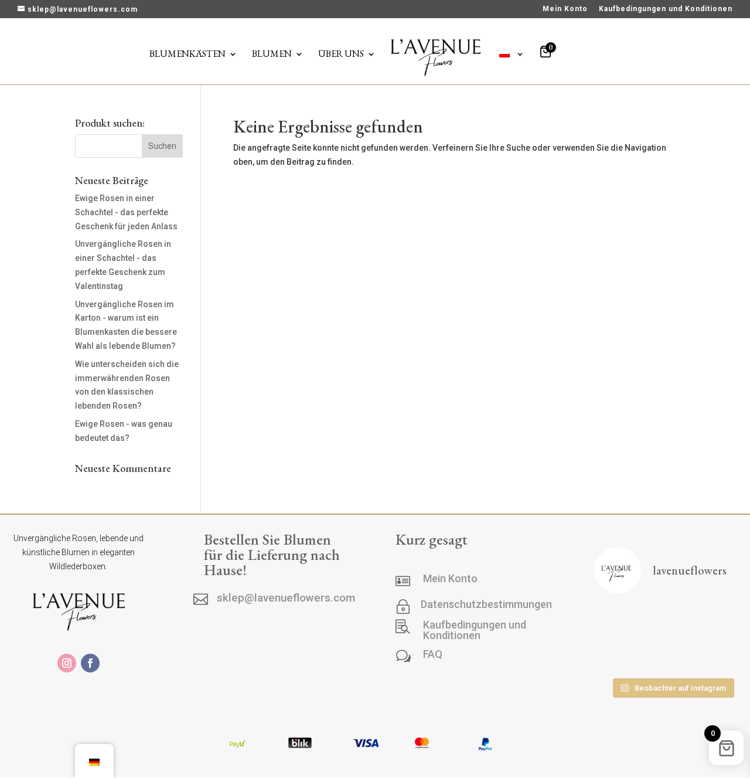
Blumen (272, 55)
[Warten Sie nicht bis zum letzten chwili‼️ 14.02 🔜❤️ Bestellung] (618, 655)
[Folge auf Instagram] (66, 663)
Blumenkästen (187, 55)
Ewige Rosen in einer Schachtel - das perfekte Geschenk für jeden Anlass (126, 212)
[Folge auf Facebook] (90, 663)
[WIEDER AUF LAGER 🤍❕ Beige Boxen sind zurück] (618, 621)
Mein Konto (565, 9)
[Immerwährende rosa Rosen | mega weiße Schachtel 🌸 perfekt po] (672, 621)
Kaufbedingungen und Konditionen (665, 9)
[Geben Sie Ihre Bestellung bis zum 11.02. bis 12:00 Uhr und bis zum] (672, 655)
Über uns (341, 55)
